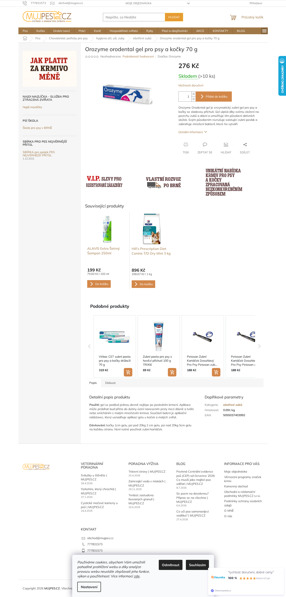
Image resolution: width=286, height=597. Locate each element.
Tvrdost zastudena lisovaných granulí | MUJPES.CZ (141, 499)
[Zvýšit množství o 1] (193, 94)
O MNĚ (229, 510)
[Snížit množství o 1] (193, 99)
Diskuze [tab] (110, 383)
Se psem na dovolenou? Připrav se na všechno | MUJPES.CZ (192, 498)
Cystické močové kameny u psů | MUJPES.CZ (99, 505)
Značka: (169, 56)
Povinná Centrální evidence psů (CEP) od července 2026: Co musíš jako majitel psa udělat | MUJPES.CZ (195, 478)
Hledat (174, 17)
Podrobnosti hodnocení (138, 56)
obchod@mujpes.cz (100, 538)
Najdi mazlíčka (32, 107)
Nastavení (89, 587)
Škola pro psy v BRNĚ (37, 127)
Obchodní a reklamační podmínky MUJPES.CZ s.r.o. (242, 494)
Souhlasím (197, 565)
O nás (228, 516)
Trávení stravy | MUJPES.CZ (146, 471)
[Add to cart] (128, 372)
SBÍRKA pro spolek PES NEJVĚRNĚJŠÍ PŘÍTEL (39, 154)
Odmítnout (170, 565)
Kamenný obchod (236, 486)
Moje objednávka (139, 3)
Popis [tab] (93, 383)
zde (137, 576)
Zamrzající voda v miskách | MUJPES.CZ (146, 483)
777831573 (94, 544)
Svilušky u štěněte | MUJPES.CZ (94, 477)
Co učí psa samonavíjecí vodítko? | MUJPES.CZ (192, 513)
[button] (89, 346)
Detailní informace (190, 132)
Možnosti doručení (190, 85)
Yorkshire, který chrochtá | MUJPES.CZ (98, 491)
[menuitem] (25, 30)
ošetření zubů (232, 405)
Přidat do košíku (216, 96)
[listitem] (115, 346)
